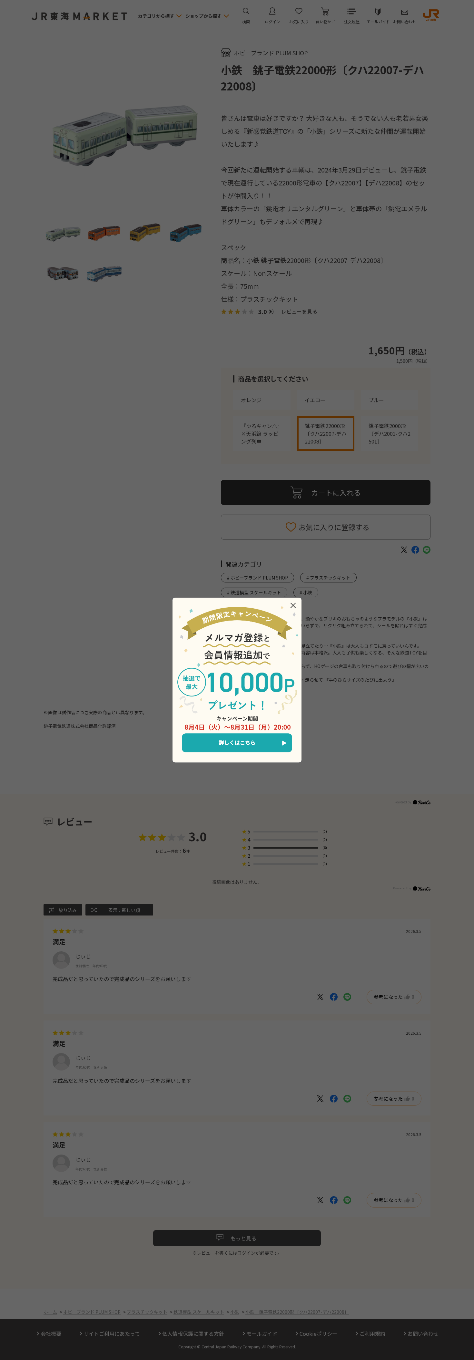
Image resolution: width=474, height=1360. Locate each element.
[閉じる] (293, 605)
